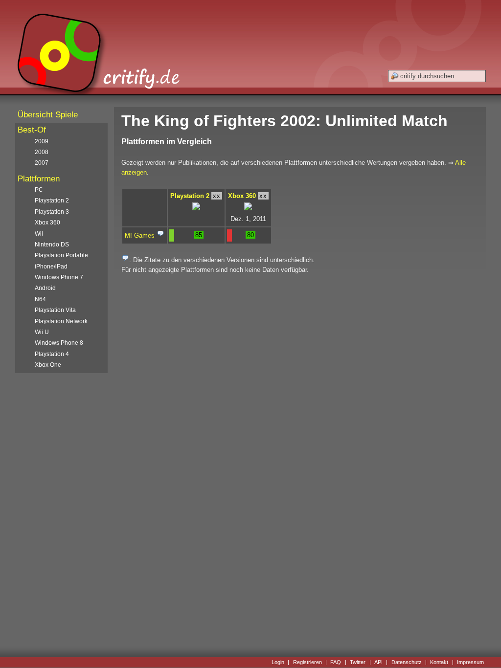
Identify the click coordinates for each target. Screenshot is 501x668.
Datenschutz (406, 662)
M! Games (140, 235)
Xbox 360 (242, 196)
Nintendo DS (52, 244)
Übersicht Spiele (48, 114)
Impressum (470, 662)
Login (278, 662)
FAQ (335, 662)
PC (39, 189)
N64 (40, 299)
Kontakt (439, 662)
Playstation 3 (52, 211)
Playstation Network (61, 321)
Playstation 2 (189, 196)
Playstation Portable (61, 255)
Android (45, 288)
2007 (41, 162)
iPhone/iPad (51, 266)
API (378, 662)
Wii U (42, 332)
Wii (39, 233)
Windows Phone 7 (59, 277)
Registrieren (307, 662)
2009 (41, 141)
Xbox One (48, 364)
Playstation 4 (52, 354)
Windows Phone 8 (59, 342)
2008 (41, 152)
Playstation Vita (55, 310)
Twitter (357, 662)
